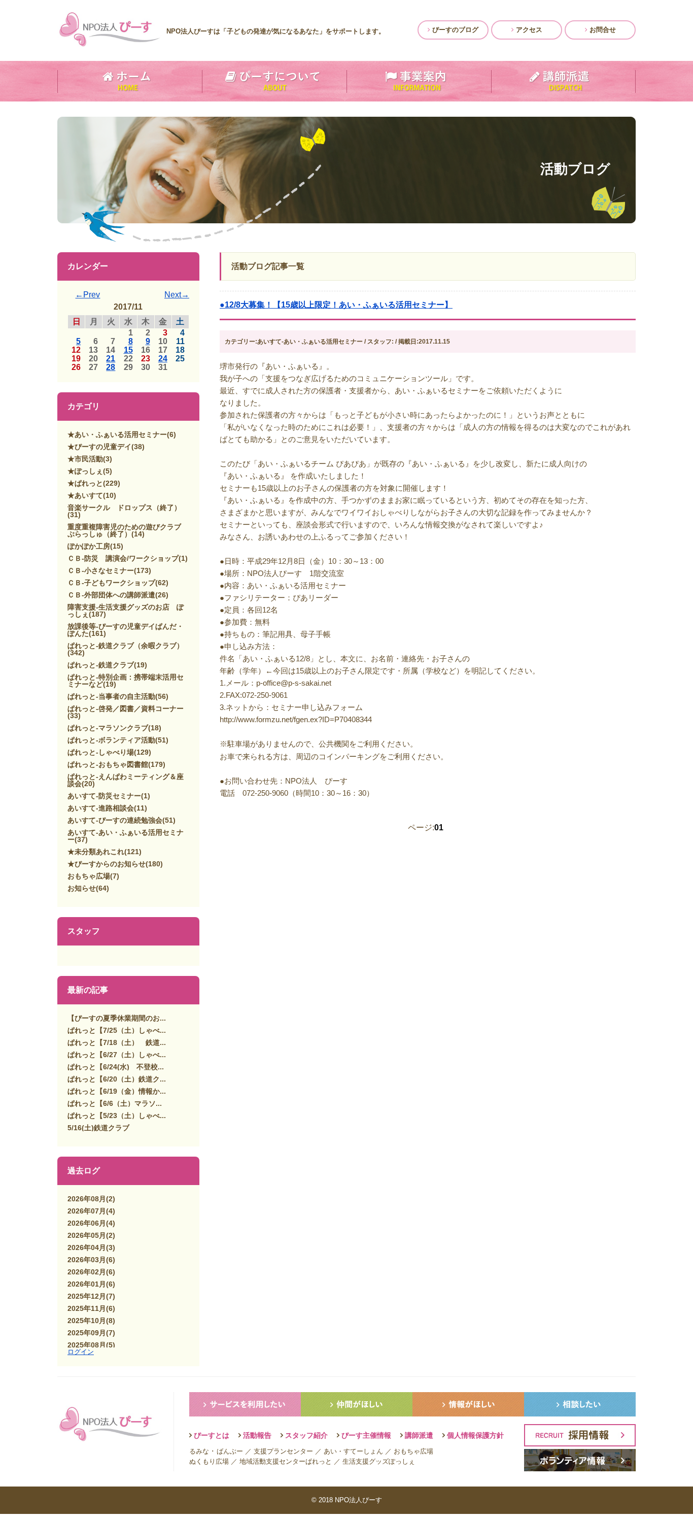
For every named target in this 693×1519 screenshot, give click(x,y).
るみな (199, 1451)
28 (110, 367)
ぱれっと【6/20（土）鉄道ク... (116, 1079)
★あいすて (85, 495)
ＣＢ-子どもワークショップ (111, 583)
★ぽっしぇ (85, 471)
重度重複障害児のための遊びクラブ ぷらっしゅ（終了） (127, 530)
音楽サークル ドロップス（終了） (124, 507)
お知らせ (81, 888)
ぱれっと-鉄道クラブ (100, 665)
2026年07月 (86, 1211)
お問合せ (601, 29)
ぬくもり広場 (209, 1461)
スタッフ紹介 (306, 1435)
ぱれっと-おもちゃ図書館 (107, 764)
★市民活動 (85, 459)
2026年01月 (86, 1284)
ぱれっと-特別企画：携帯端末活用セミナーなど (125, 680)
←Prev (87, 294)
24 (162, 358)
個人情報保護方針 (475, 1435)
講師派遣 (419, 1435)
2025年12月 (86, 1296)
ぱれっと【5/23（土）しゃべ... (116, 1115)
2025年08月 (86, 1345)
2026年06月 (86, 1223)
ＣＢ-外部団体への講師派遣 (111, 595)
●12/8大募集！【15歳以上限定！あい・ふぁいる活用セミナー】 (336, 304)
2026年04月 (86, 1247)
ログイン (80, 1352)
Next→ (176, 294)
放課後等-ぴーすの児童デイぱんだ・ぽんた (125, 629)
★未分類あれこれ (95, 852)
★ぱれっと (85, 483)
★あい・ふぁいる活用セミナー (117, 434)
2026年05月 (86, 1235)
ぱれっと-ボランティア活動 (111, 740)
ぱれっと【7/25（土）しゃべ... (116, 1030)
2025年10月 (86, 1321)
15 (128, 350)
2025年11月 (86, 1308)
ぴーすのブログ (454, 29)
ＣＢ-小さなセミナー (100, 570)
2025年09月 (86, 1333)
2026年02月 (86, 1272)
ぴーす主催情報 (366, 1435)
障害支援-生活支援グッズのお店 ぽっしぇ (125, 610)
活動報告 (257, 1435)
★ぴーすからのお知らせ (106, 864)
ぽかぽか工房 (88, 546)
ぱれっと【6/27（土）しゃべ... (116, 1055)
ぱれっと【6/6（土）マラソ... (114, 1103)
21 (110, 358)
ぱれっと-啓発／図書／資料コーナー (125, 708)
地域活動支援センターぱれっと (285, 1461)
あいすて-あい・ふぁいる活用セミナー (125, 835)
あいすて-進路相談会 (100, 808)
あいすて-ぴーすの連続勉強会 (114, 820)
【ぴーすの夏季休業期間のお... (116, 1018)
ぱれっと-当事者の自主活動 (111, 696)
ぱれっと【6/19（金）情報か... (116, 1091)
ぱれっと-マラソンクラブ (107, 728)
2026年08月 (86, 1199)
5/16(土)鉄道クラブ (98, 1128)
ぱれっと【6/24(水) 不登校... (115, 1067)
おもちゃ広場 (88, 876)
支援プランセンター (283, 1451)
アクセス (528, 29)
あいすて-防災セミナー (104, 796)
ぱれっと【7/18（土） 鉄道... (116, 1042)
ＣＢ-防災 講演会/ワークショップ (123, 558)
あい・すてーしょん (353, 1451)
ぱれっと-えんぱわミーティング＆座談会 (125, 780)
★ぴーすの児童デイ (99, 447)
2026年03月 (86, 1260)
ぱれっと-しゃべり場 (100, 752)
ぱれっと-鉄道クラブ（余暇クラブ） (125, 646)
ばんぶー (230, 1451)
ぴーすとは (211, 1435)
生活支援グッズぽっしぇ (378, 1461)
